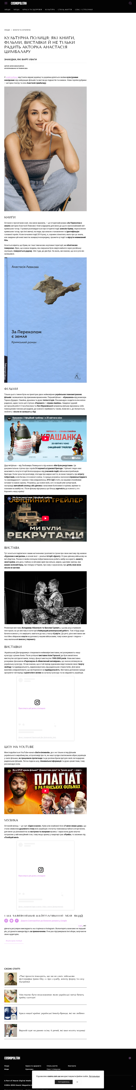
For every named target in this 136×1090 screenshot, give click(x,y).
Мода (16, 10)
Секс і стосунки (84, 10)
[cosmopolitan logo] (19, 3)
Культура (50, 10)
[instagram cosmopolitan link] (130, 1060)
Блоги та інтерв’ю (22, 32)
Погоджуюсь (63, 1082)
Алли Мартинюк (56, 928)
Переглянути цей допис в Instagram (31, 710)
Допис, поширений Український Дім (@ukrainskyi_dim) (37, 739)
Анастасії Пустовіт (74, 928)
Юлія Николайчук (17, 68)
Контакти (72, 1068)
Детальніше (94, 1076)
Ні (77, 1082)
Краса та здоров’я (32, 10)
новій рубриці (12, 79)
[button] (132, 1086)
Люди (7, 10)
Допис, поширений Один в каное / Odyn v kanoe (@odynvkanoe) (40, 909)
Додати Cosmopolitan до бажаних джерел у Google (44, 950)
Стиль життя (65, 10)
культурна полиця (14, 943)
